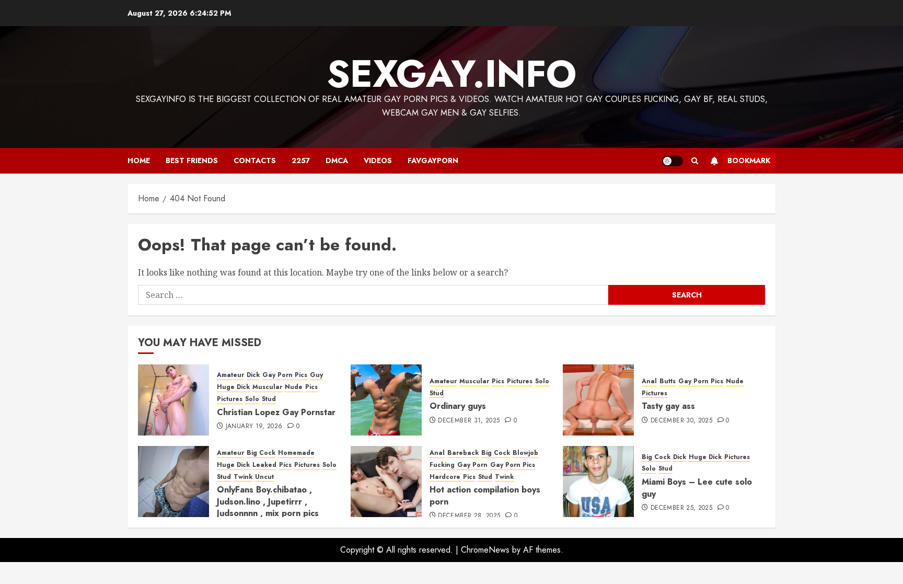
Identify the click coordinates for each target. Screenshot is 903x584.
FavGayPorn (433, 160)
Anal (649, 381)
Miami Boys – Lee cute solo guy (697, 487)
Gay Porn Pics (284, 375)
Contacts (255, 160)
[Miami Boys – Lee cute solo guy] (598, 481)
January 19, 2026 (254, 426)
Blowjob (525, 453)
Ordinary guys (458, 406)
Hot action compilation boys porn (485, 495)
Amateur (230, 375)
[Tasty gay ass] (598, 400)
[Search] (694, 161)
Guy (316, 375)
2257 (301, 160)
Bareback (463, 453)
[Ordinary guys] (386, 400)
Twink (243, 477)
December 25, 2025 (681, 508)
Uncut (264, 477)
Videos (378, 160)
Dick (253, 375)
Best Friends (192, 160)
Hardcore (445, 477)
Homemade (296, 453)
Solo (252, 399)
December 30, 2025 (681, 421)
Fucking (442, 465)
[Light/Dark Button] (672, 161)
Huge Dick (233, 387)
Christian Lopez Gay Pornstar (276, 412)
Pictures (229, 399)
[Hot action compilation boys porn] (386, 481)
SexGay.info (451, 74)
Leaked (264, 465)
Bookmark (748, 160)
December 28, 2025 (469, 516)
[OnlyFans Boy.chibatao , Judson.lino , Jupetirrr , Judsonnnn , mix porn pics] (173, 481)
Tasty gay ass (668, 406)
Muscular (267, 387)
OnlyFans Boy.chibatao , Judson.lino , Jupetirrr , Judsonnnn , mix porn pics (268, 501)
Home (139, 160)
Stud (269, 399)
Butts (667, 381)
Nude (294, 387)
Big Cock (261, 453)
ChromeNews (485, 550)
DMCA (337, 160)
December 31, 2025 (469, 421)
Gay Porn (472, 465)
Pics (311, 387)
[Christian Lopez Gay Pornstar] (173, 400)
